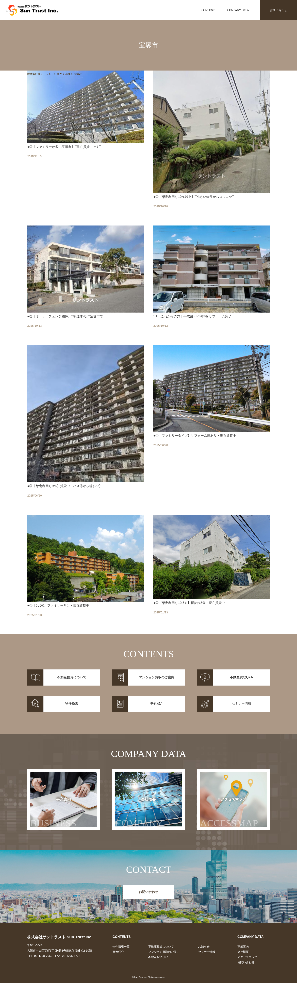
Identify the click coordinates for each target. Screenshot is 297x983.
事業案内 (53, 812)
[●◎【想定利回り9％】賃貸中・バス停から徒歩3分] (85, 426)
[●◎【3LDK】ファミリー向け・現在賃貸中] (85, 570)
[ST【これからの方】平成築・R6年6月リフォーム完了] (211, 281)
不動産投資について (161, 946)
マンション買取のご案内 (163, 951)
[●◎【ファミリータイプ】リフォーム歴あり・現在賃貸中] (211, 426)
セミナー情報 (206, 951)
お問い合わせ (278, 10)
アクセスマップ (229, 812)
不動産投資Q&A (158, 957)
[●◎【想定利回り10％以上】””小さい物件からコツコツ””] (211, 144)
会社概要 (139, 812)
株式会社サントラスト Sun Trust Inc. (59, 937)
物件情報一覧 (121, 946)
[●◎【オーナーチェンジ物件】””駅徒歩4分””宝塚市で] (85, 281)
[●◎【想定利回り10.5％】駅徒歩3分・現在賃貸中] (211, 570)
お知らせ (204, 946)
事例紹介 (118, 951)
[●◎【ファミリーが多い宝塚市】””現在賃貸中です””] (85, 144)
